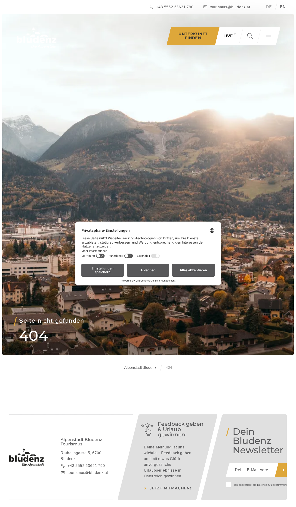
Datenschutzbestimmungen (274, 484)
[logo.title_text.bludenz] (36, 37)
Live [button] (228, 36)
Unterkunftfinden (193, 35)
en (283, 7)
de (269, 7)
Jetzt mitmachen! (170, 488)
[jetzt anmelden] (283, 470)
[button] (250, 36)
